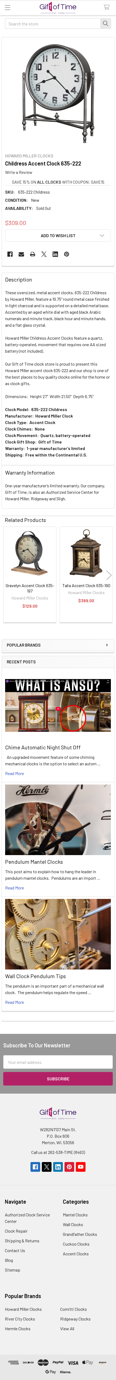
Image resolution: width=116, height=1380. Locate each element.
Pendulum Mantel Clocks (34, 861)
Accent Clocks (76, 1253)
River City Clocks (20, 1318)
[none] (58, 94)
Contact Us (15, 1250)
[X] (44, 254)
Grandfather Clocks (80, 1234)
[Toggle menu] (7, 7)
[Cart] (108, 7)
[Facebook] (10, 254)
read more (14, 773)
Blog (9, 1260)
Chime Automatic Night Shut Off (43, 747)
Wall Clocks (73, 1224)
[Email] (21, 254)
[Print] (32, 254)
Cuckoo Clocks (76, 1243)
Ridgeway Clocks (75, 1318)
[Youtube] (81, 1167)
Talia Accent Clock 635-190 (86, 585)
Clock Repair (16, 1230)
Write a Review (18, 172)
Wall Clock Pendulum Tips (35, 976)
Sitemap (12, 1269)
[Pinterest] (66, 254)
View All (67, 1328)
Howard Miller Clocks (23, 1309)
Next (109, 575)
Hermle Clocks (17, 1328)
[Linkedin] (55, 254)
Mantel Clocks (75, 1214)
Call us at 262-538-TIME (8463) (58, 1152)
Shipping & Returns (22, 1240)
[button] (58, 235)
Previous (7, 575)
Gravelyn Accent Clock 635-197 (30, 588)
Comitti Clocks (73, 1309)
